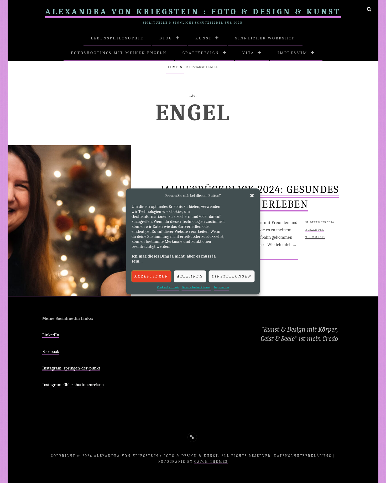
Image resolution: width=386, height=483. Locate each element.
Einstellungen (232, 276)
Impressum (221, 287)
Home (173, 67)
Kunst (203, 38)
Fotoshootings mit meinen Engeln (118, 52)
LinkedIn (50, 334)
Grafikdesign (200, 52)
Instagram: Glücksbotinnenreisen (73, 384)
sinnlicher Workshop (265, 38)
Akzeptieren (151, 276)
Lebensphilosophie (117, 38)
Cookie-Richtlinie (168, 287)
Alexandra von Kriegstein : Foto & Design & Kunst (193, 11)
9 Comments (315, 237)
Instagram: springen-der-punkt (71, 368)
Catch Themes (211, 462)
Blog (165, 38)
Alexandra (314, 230)
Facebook (50, 351)
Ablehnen (190, 276)
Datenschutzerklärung (196, 287)
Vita (248, 52)
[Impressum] (192, 437)
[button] (252, 195)
